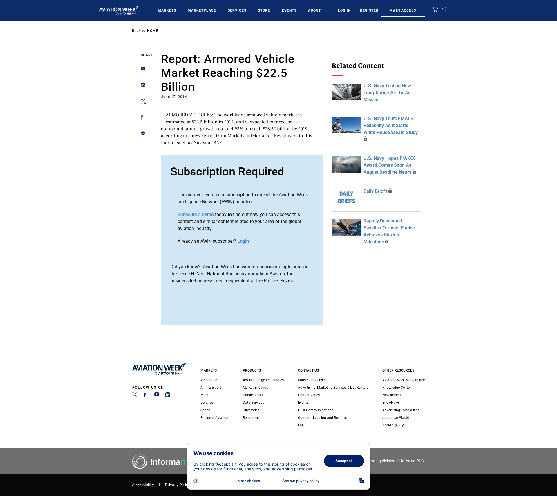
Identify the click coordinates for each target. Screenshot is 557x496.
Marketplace (202, 10)
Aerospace (208, 380)
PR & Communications (315, 410)
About (314, 10)
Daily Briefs (375, 191)
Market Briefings (255, 387)
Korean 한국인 (393, 425)
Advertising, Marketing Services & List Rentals (333, 387)
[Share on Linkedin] (141, 86)
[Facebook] (145, 396)
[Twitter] (134, 396)
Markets (167, 10)
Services (237, 10)
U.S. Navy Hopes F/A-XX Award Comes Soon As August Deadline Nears (389, 165)
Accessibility (143, 484)
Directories (251, 410)
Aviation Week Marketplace (403, 380)
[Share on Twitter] (141, 102)
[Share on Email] (141, 70)
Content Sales (309, 395)
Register (369, 10)
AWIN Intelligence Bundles (263, 380)
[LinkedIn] (167, 396)
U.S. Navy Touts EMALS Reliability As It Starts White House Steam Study (391, 125)
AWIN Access (403, 10)
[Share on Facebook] (141, 118)
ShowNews (391, 403)
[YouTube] (156, 396)
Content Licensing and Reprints (322, 418)
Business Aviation (214, 418)
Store (264, 10)
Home (152, 31)
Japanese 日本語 (395, 418)
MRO (204, 395)
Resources (251, 418)
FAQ (301, 425)
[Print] (141, 134)
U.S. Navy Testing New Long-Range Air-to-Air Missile (387, 92)
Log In (344, 10)
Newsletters (391, 395)
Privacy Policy (177, 484)
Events (289, 10)
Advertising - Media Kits (400, 410)
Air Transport (210, 387)
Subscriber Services (313, 380)
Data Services (253, 403)
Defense (206, 403)
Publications (253, 395)
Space (205, 410)
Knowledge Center (396, 387)
